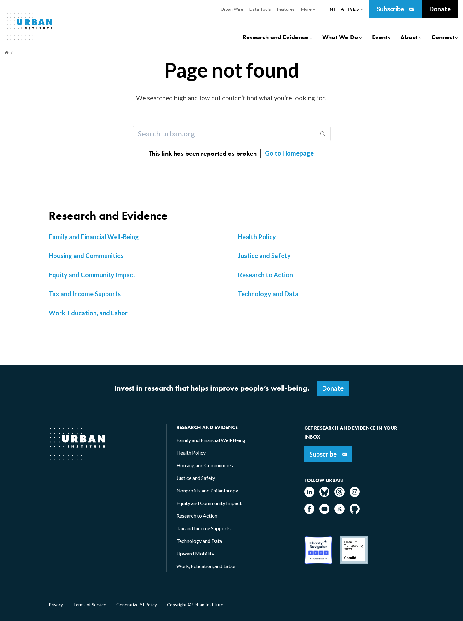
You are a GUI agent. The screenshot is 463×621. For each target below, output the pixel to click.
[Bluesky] (324, 495)
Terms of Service (89, 604)
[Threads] (339, 495)
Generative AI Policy (136, 604)
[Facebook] (309, 512)
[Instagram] (355, 495)
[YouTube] (324, 512)
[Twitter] (339, 512)
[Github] (355, 512)
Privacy (56, 604)
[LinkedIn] (309, 495)
